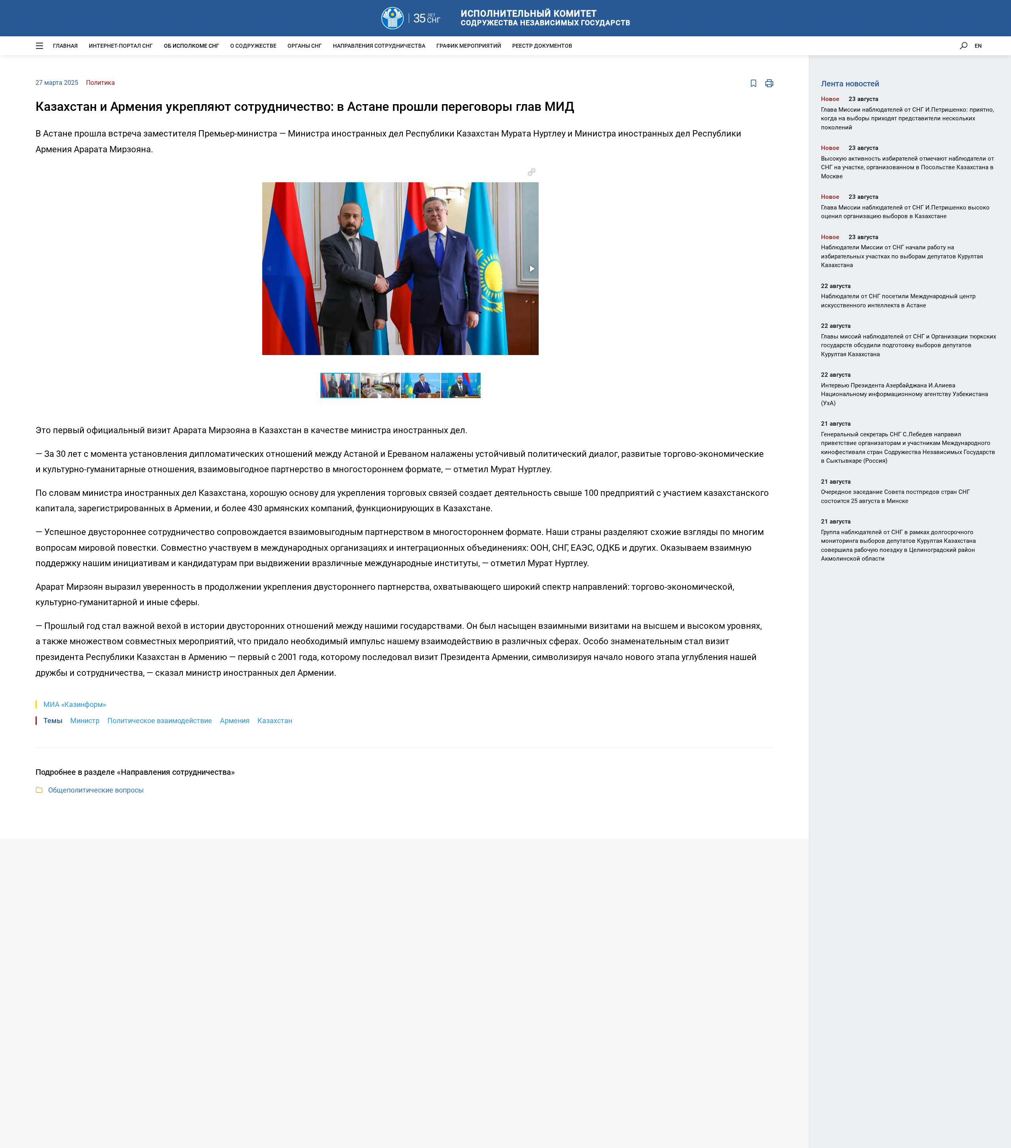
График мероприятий (468, 46)
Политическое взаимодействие (159, 720)
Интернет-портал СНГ (121, 46)
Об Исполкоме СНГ (191, 46)
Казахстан (274, 720)
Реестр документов (542, 46)
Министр (85, 720)
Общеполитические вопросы (96, 790)
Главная (65, 46)
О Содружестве (253, 46)
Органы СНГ (305, 46)
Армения (235, 720)
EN (978, 46)
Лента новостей (850, 83)
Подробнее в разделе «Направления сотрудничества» (135, 772)
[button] (531, 172)
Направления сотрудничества (379, 46)
